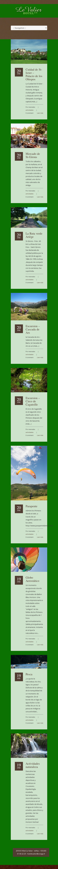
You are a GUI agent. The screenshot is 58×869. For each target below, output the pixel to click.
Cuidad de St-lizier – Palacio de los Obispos (34, 74)
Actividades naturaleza (33, 765)
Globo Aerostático (32, 579)
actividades (29, 110)
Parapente (31, 506)
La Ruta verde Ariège (34, 235)
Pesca (29, 674)
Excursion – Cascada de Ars (33, 329)
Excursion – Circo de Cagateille (33, 401)
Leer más (40, 113)
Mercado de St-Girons (33, 155)
